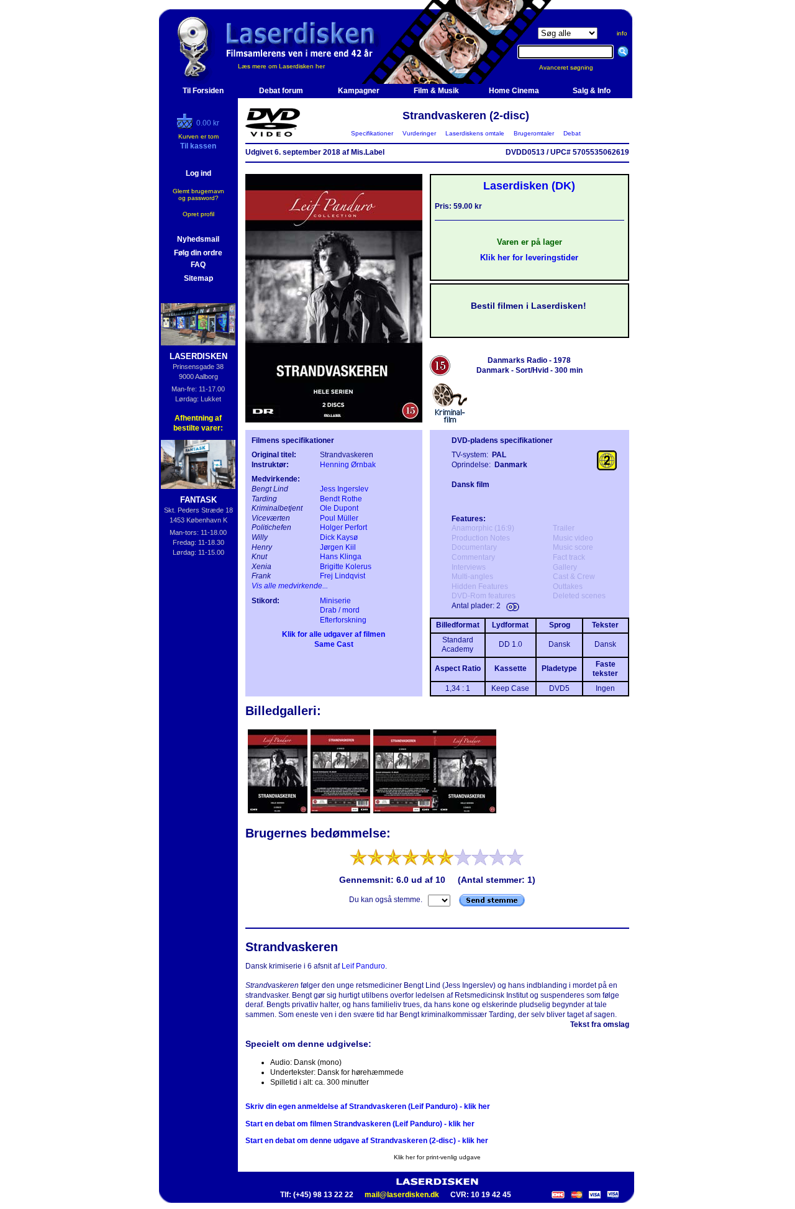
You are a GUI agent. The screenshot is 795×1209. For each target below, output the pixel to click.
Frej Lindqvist (342, 576)
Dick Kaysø (339, 537)
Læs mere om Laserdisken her (281, 66)
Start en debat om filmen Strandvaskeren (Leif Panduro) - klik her (360, 1124)
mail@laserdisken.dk (402, 1194)
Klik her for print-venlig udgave (437, 1157)
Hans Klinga (340, 556)
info (622, 33)
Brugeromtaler (534, 133)
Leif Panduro (363, 966)
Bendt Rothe (341, 499)
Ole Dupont (339, 508)
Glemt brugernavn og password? (198, 194)
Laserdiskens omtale (475, 133)
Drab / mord (340, 610)
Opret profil (198, 214)
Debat (572, 133)
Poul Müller (339, 518)
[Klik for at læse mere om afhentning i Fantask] (198, 464)
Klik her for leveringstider (529, 257)
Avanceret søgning (573, 67)
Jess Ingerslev (344, 489)
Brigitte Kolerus (345, 566)
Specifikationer (372, 133)
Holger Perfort (343, 527)
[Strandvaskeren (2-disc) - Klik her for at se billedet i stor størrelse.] (333, 420)
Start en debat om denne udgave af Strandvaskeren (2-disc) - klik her (366, 1140)
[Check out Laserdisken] (186, 126)
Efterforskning (343, 620)
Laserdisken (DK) (529, 186)
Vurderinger (419, 133)
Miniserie (335, 600)
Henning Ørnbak (348, 464)
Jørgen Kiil (338, 547)
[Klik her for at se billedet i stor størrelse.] (278, 812)
